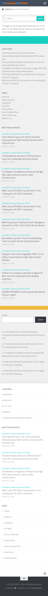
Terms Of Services (9, 115)
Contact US (6, 103)
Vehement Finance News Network (16, 134)
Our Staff (5, 106)
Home (6, 511)
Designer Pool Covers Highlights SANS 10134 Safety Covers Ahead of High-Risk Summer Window (23, 257)
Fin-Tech (7, 406)
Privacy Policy (7, 109)
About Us (5, 97)
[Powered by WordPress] (15, 588)
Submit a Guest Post (10, 112)
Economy (8, 400)
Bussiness (8, 394)
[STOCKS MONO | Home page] (19, 3)
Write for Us (7, 118)
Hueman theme (36, 588)
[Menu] (45, 3)
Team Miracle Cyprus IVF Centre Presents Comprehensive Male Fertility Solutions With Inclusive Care (23, 56)
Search (4, 315)
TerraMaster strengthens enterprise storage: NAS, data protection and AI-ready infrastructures (22, 174)
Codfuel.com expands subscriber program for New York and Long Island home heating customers (22, 276)
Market (7, 412)
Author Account (8, 100)
